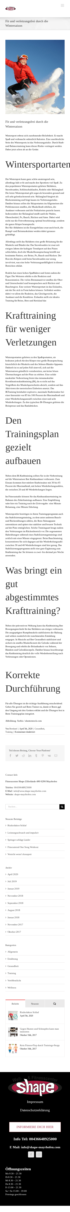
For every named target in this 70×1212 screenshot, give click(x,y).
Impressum (35, 1102)
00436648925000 (23, 787)
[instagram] (39, 1154)
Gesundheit (39, 728)
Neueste (35, 1003)
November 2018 (15, 895)
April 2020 (13, 874)
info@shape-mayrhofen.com (40, 1147)
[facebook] (31, 1154)
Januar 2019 (13, 888)
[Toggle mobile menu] (63, 5)
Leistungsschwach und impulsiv (23, 832)
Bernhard (13, 728)
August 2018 (14, 910)
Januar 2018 (13, 917)
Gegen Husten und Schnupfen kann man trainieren (39, 1030)
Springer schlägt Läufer (19, 839)
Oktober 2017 (14, 931)
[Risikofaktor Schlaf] (13, 1012)
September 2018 (15, 903)
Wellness (12, 987)
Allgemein (13, 951)
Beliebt (15, 1003)
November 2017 (15, 924)
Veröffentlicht (14, 980)
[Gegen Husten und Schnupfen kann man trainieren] (13, 1029)
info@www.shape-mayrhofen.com (29, 791)
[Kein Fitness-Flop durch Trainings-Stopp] (13, 1045)
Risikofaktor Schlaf (17, 825)
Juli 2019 (12, 881)
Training (9, 732)
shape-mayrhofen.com (25, 794)
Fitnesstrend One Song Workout (23, 847)
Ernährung (13, 958)
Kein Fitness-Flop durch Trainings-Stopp (40, 1045)
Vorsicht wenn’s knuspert (20, 854)
